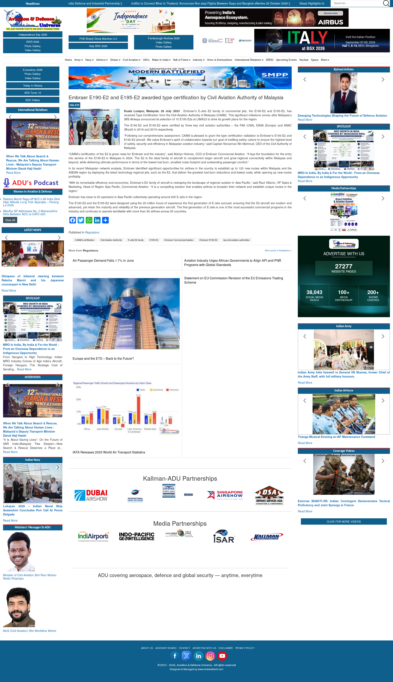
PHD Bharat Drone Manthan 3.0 (98, 39)
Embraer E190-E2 (208, 239)
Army (77, 59)
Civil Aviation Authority (111, 239)
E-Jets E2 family (135, 239)
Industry (197, 59)
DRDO (269, 59)
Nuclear (303, 59)
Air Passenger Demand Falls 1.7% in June (103, 260)
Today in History (32, 85)
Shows (114, 59)
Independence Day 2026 (32, 34)
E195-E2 (154, 239)
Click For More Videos (344, 521)
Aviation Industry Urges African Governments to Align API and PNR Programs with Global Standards (232, 262)
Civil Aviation (130, 59)
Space (314, 59)
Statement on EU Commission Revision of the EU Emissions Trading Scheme (233, 280)
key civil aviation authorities (236, 239)
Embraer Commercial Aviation (178, 239)
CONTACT (184, 648)
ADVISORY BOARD (165, 648)
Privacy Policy (244, 648)
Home (68, 59)
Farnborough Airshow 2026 (164, 38)
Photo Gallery (33, 46)
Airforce (100, 59)
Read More (13, 172)
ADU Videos (32, 100)
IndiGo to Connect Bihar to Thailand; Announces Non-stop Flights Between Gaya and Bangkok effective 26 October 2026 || (190, 3)
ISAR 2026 (32, 42)
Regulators (92, 232)
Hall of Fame (180, 59)
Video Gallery (33, 50)
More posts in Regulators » (278, 250)
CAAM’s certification (84, 239)
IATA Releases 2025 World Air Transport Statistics (109, 452)
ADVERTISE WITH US (204, 648)
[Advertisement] (344, 554)
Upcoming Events (286, 59)
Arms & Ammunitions (219, 59)
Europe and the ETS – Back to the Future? (103, 358)
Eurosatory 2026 (32, 70)
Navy (88, 59)
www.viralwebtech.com (210, 669)
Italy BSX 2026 (98, 46)
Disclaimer (226, 648)
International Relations (248, 59)
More (324, 59)
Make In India (160, 59)
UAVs (146, 59)
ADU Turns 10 (32, 93)
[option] (91, 495)
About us (147, 648)
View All (10, 220)
